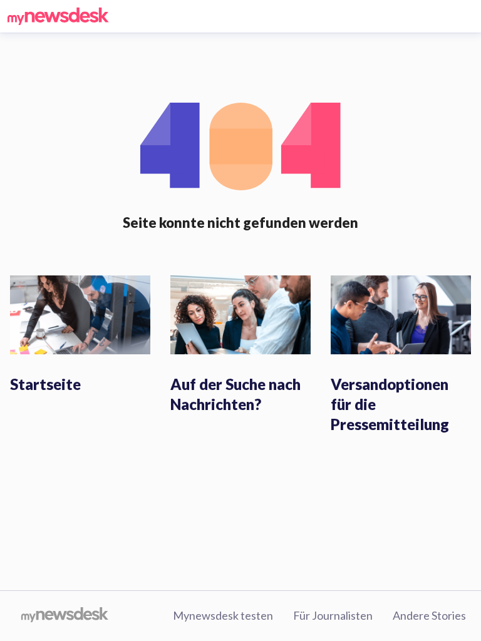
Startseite (45, 384)
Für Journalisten (333, 615)
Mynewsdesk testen (223, 615)
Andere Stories (429, 615)
